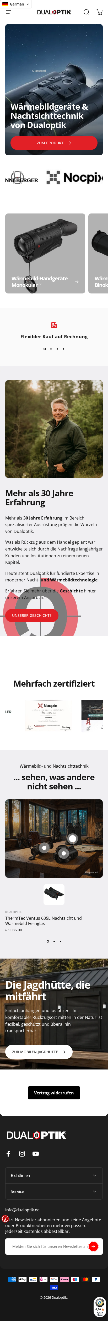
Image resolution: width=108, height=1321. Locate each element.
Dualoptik (13, 912)
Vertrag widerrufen (54, 1093)
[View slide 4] (63, 349)
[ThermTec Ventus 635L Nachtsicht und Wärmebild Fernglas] (72, 838)
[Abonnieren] (93, 1246)
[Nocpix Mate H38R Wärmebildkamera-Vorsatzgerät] (63, 853)
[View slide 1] (44, 349)
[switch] (100, 1314)
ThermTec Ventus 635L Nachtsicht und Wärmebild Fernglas (43, 920)
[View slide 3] (57, 349)
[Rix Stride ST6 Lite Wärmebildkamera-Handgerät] (44, 848)
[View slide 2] (51, 349)
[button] (5, 1219)
